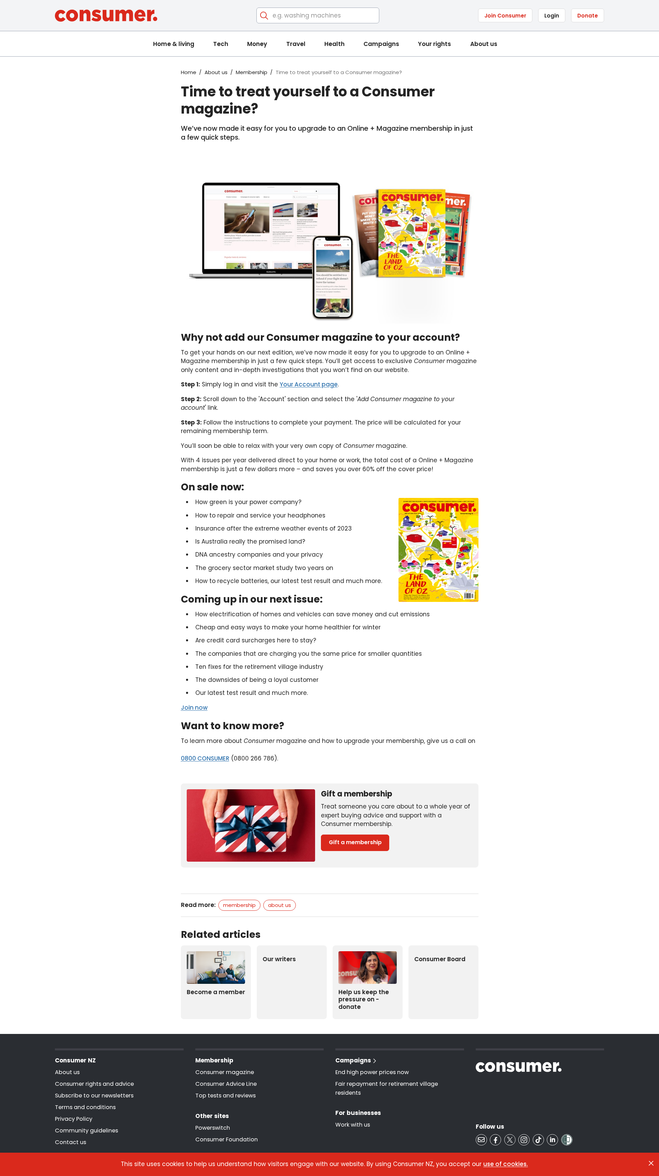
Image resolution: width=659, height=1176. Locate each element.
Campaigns (381, 44)
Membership (251, 72)
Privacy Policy (73, 1119)
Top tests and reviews (225, 1095)
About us (483, 44)
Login (551, 15)
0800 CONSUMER (205, 758)
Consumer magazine (224, 1072)
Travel (295, 44)
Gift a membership (355, 842)
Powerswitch (212, 1128)
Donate (587, 15)
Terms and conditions (85, 1107)
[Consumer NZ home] (106, 16)
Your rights (434, 44)
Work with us (352, 1125)
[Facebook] (495, 1139)
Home (188, 72)
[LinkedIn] (552, 1139)
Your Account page (309, 384)
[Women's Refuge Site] (567, 1139)
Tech (220, 44)
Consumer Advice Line (226, 1084)
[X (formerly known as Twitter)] (510, 1139)
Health (334, 44)
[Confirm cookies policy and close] (651, 1163)
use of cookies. (505, 1164)
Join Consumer (505, 15)
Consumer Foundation (226, 1139)
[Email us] (481, 1139)
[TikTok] (538, 1139)
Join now (194, 707)
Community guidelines (86, 1130)
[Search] (264, 16)
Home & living (173, 44)
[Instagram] (524, 1139)
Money (257, 44)
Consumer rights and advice (94, 1084)
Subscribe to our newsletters (94, 1095)
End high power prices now (372, 1072)
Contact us (70, 1142)
